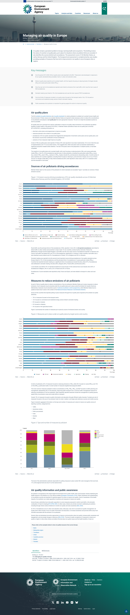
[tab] (35, 551)
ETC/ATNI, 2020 (53, 504)
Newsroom (87, 13)
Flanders (35, 541)
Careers (99, 580)
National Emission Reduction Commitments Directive (71, 289)
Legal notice (52, 608)
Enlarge (112, 241)
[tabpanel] (65, 557)
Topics (57, 13)
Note (16, 241)
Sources (22, 241)
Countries (78, 13)
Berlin (34, 528)
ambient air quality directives (43, 116)
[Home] (23, 44)
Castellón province (38, 537)
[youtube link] (67, 602)
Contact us (88, 582)
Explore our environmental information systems (65, 594)
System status (87, 608)
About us (95, 13)
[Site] (36, 9)
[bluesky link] (77, 602)
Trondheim (36, 532)
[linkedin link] (63, 602)
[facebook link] (58, 602)
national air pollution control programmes (69, 288)
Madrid (35, 539)
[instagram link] (72, 602)
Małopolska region (38, 530)
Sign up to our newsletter (92, 585)
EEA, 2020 (80, 505)
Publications (39, 44)
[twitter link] (53, 602)
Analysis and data (66, 13)
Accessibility (45, 608)
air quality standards (58, 116)
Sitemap (80, 608)
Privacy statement (36, 608)
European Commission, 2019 (69, 495)
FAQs (93, 580)
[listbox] (38, 1)
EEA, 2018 (61, 517)
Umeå (34, 534)
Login (93, 608)
